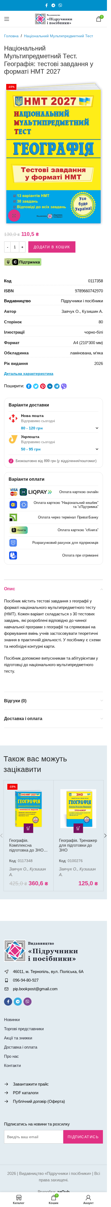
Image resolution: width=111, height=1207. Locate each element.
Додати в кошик (52, 247)
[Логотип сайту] (53, 18)
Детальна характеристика (28, 373)
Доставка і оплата (20, 1047)
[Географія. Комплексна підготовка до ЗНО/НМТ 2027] (28, 808)
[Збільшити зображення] (14, 215)
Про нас (11, 1056)
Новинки (12, 1019)
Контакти (12, 1065)
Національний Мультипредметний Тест (58, 36)
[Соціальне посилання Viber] (60, 5)
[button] (28, 828)
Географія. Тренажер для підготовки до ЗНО (78, 845)
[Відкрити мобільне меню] (6, 18)
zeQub (63, 1191)
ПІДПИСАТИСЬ (83, 1137)
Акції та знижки (18, 1038)
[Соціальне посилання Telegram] (53, 5)
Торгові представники (24, 1028)
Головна (11, 36)
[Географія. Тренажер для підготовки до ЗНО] (78, 808)
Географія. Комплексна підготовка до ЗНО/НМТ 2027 (27, 847)
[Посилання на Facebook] (46, 5)
